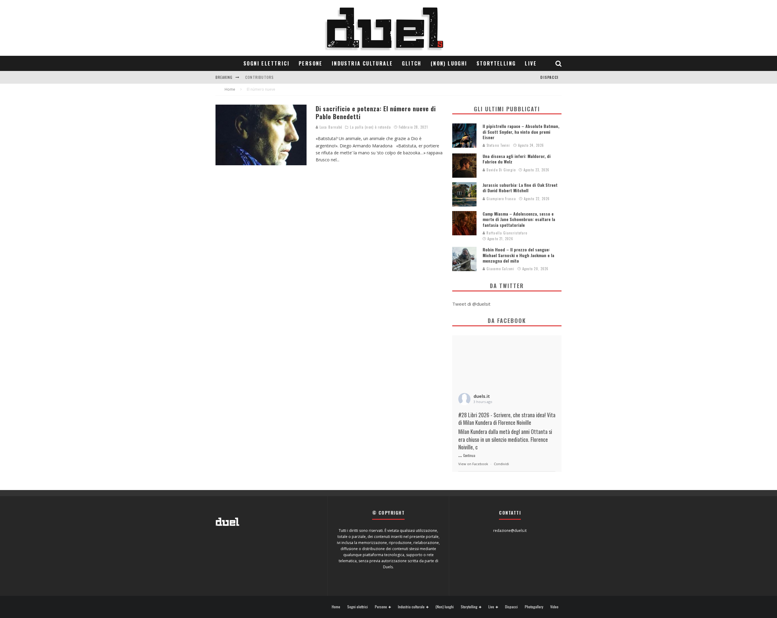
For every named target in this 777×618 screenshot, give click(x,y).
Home (336, 607)
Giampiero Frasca (500, 198)
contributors (259, 77)
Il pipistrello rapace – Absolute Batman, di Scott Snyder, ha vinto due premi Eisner (521, 131)
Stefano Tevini (497, 145)
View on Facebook (473, 464)
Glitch (411, 63)
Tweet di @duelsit (471, 304)
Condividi (501, 464)
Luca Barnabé (330, 127)
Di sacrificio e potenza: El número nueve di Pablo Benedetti (376, 112)
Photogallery (534, 607)
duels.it (481, 396)
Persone (311, 63)
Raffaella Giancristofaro (506, 232)
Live (531, 63)
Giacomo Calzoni (499, 268)
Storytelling (496, 63)
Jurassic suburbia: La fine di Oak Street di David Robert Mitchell (520, 187)
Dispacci (549, 77)
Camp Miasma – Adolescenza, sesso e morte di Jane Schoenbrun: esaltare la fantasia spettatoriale (519, 219)
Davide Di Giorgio (500, 169)
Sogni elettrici (266, 63)
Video (554, 607)
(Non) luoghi (449, 63)
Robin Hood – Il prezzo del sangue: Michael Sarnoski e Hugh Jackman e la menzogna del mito (518, 255)
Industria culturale (362, 63)
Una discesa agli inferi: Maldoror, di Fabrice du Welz (517, 159)
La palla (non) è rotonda (370, 127)
